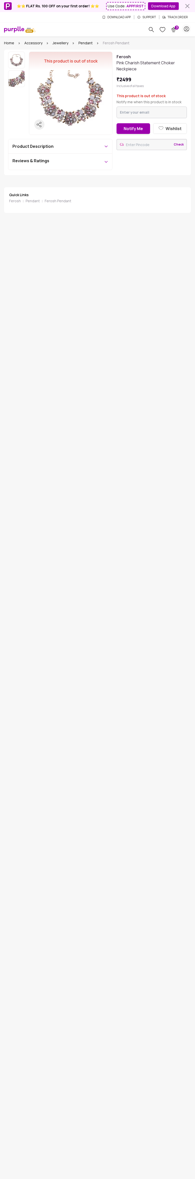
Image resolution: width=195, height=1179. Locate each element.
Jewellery (60, 42)
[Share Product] (39, 124)
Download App (163, 6)
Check (179, 145)
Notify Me (133, 128)
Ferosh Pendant (58, 200)
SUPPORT (149, 17)
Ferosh (15, 200)
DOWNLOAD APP (119, 17)
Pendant (85, 42)
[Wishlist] (162, 30)
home (9, 42)
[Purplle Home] (14, 29)
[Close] (187, 6)
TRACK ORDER (178, 17)
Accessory (33, 42)
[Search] (151, 30)
